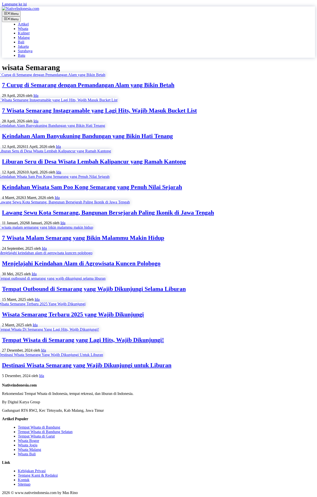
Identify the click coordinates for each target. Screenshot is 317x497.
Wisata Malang (29, 449)
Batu (21, 55)
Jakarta (23, 46)
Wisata (23, 29)
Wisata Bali (27, 454)
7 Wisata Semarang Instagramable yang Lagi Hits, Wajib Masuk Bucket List (99, 110)
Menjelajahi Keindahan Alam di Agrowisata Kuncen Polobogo (81, 263)
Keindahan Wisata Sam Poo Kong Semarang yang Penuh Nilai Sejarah (92, 187)
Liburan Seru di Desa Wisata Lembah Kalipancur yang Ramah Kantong (94, 161)
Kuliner (24, 33)
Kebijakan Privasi (32, 471)
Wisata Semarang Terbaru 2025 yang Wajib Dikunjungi (73, 314)
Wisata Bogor (28, 441)
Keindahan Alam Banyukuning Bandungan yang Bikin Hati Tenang (87, 136)
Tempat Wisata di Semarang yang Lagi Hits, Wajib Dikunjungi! (83, 340)
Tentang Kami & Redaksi (38, 475)
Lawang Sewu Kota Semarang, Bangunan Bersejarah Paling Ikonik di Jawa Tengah (108, 212)
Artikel (23, 24)
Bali (21, 42)
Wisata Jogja (27, 445)
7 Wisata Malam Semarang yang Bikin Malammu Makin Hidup (83, 238)
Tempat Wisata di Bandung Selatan (45, 432)
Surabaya (25, 51)
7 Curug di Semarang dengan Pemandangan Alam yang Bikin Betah (88, 85)
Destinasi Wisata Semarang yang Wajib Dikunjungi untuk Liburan (86, 365)
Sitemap (24, 484)
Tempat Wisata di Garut (36, 436)
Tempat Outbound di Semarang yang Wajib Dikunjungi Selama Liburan (94, 289)
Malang (24, 37)
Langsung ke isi (14, 4)
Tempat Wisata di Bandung (39, 427)
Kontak (23, 480)
